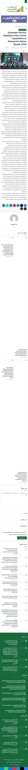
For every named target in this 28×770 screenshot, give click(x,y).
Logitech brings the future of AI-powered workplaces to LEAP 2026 (10, 590)
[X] (21, 205)
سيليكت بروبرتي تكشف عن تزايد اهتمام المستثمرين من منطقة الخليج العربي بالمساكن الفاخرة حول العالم (10, 750)
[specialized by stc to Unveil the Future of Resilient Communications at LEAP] (23, 577)
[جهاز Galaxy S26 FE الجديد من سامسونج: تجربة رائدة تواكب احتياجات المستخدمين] (23, 643)
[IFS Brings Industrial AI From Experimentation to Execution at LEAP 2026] (23, 584)
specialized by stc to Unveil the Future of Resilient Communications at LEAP (9, 576)
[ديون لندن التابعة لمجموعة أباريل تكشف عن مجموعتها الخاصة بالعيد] (23, 744)
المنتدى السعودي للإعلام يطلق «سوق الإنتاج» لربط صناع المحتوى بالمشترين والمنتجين (9, 661)
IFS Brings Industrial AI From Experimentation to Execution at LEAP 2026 (9, 583)
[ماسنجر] (10, 205)
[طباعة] (21, 208)
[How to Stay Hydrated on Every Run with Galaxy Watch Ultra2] (23, 598)
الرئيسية (24, 26)
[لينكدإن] (18, 205)
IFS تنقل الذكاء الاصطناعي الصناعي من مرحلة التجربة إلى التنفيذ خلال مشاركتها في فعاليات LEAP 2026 (10, 668)
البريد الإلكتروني (23, 519)
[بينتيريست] (14, 205)
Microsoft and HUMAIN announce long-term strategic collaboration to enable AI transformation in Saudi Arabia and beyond (9, 623)
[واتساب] (7, 205)
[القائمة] (26, 9)
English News (18, 26)
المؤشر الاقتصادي (7, 759)
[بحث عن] (2, 9)
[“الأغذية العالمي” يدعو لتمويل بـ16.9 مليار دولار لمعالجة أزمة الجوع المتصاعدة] (23, 722)
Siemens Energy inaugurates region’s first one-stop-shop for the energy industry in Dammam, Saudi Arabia (21, 352)
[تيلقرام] (3, 205)
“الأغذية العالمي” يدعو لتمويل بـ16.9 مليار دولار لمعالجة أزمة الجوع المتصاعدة (10, 721)
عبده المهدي (22, 47)
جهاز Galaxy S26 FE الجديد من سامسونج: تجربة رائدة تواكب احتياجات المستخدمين (11, 642)
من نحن (11, 764)
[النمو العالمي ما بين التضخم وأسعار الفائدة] (23, 738)
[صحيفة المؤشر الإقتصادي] (15, 8)
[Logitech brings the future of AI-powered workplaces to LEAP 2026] (23, 591)
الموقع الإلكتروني (23, 526)
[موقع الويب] (14, 227)
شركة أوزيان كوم (9, 762)
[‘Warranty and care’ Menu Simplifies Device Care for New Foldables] (23, 605)
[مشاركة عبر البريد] (25, 208)
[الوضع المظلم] (4, 9)
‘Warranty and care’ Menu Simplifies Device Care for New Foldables (9, 604)
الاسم (25, 513)
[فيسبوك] (25, 205)
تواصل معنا (16, 764)
